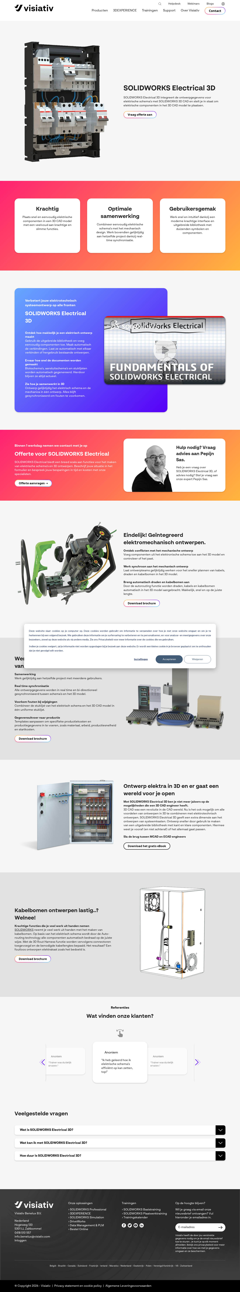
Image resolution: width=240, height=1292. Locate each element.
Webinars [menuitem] (193, 3)
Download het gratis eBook (147, 846)
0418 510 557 (23, 1233)
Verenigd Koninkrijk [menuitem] (163, 1266)
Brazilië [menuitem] (62, 1266)
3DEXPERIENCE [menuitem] (125, 10)
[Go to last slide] (42, 1062)
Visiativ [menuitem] (46, 1286)
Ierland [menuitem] (103, 1266)
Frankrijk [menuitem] (93, 1266)
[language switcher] (223, 4)
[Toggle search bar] (159, 4)
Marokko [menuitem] (113, 1266)
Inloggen (21, 1240)
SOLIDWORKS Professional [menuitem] (88, 1209)
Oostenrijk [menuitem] (138, 1266)
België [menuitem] (53, 1266)
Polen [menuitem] (148, 1266)
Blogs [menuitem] (210, 3)
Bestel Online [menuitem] (79, 1229)
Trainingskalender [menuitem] (136, 1217)
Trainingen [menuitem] (150, 10)
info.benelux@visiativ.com (32, 1236)
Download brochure (142, 603)
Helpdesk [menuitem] (174, 3)
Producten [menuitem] (100, 10)
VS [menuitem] (177, 1266)
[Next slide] (198, 1062)
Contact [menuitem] (215, 11)
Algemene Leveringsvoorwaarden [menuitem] (128, 1286)
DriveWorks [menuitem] (77, 1221)
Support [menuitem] (169, 10)
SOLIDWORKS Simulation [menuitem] (87, 1217)
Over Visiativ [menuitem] (190, 10)
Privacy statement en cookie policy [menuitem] (78, 1286)
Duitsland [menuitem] (82, 1266)
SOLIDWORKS (24, 930)
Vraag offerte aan (140, 115)
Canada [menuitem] (72, 1266)
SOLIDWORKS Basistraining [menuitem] (142, 1209)
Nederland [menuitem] (126, 1266)
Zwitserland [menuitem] (186, 1266)
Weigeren (197, 659)
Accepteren (169, 659)
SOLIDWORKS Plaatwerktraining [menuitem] (145, 1213)
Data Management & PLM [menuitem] (87, 1225)
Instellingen (141, 659)
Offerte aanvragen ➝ (33, 483)
